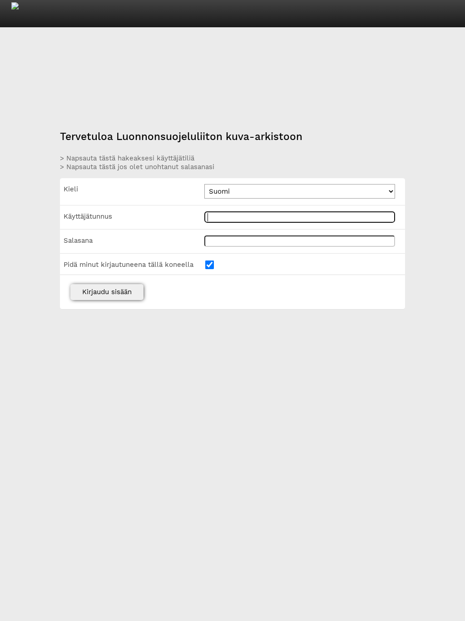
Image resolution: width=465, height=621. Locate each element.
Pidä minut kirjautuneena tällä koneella (128, 264)
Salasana (78, 240)
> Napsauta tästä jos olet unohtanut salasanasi (137, 167)
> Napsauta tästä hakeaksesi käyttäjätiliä (127, 158)
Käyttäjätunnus (88, 216)
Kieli (71, 189)
